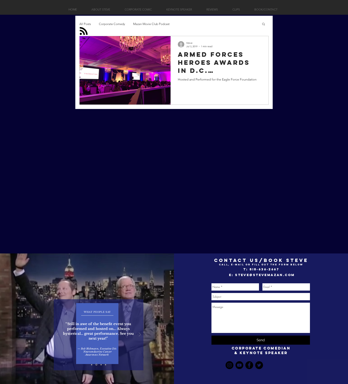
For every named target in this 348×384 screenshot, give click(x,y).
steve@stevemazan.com (265, 275)
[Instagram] (229, 365)
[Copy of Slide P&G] (96, 365)
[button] (263, 24)
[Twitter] (259, 365)
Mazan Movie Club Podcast (151, 24)
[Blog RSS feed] (84, 31)
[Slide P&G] (91, 364)
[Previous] (57, 335)
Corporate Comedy (112, 24)
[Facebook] (249, 365)
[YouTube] (239, 365)
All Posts (85, 24)
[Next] (140, 335)
